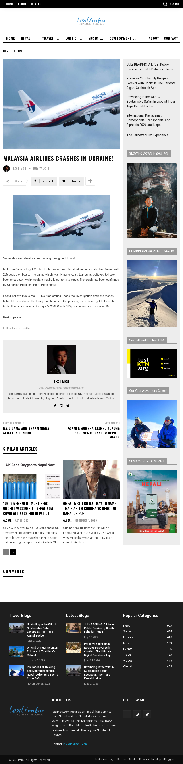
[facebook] (55, 405)
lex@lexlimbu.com (75, 744)
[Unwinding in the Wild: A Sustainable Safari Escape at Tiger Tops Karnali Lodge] (16, 628)
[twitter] (68, 405)
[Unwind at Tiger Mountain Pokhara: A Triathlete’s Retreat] (16, 651)
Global (18, 51)
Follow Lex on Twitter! (17, 328)
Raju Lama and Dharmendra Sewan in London (26, 430)
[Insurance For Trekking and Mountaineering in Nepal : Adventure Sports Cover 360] (16, 670)
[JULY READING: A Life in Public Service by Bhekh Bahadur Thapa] (73, 628)
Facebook (77, 398)
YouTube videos (93, 393)
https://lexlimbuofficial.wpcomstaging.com (61, 387)
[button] (171, 3)
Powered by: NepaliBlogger (156, 759)
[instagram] (61, 405)
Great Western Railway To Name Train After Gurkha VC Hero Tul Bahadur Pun (90, 508)
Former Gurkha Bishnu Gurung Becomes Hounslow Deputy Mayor (93, 432)
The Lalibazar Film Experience (147, 135)
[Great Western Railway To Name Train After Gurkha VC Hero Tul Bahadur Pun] (91, 480)
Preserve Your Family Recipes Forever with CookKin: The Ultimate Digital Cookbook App (151, 83)
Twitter (110, 398)
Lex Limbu (19, 168)
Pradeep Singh (126, 759)
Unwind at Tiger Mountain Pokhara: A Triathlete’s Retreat (42, 651)
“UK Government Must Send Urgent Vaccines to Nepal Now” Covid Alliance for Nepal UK (29, 508)
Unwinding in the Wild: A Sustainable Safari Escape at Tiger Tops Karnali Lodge (151, 101)
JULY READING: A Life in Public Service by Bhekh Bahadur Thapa (150, 67)
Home (6, 51)
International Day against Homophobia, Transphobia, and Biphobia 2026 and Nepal (148, 120)
